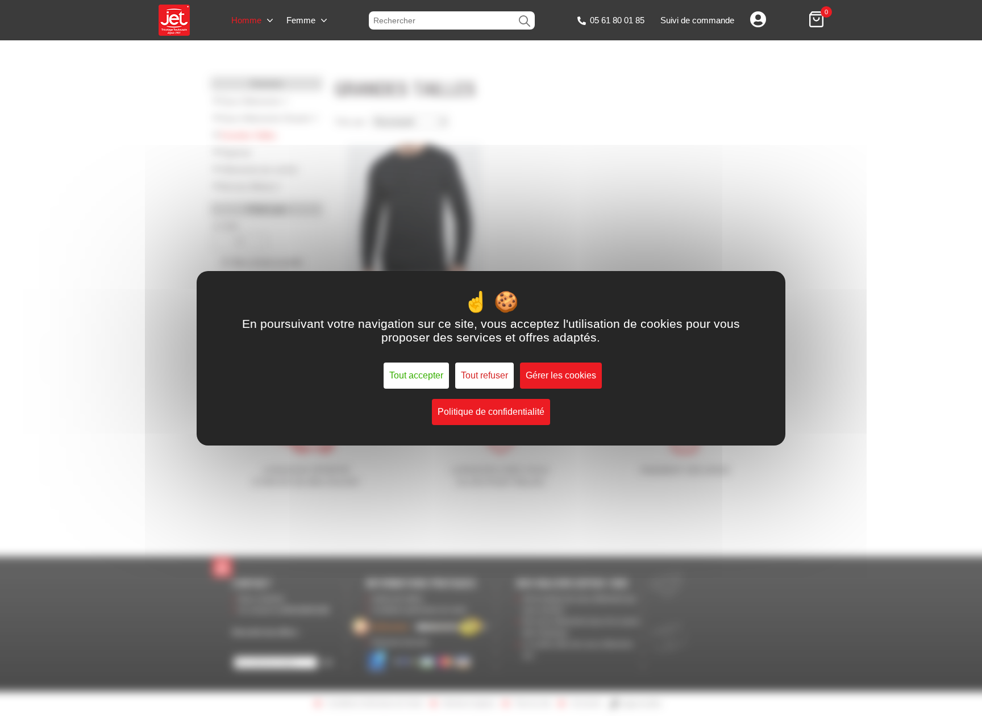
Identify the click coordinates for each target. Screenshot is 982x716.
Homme (246, 20)
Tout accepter (416, 375)
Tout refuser (484, 375)
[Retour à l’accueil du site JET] (174, 20)
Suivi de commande (697, 20)
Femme (300, 20)
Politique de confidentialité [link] (491, 412)
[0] (816, 20)
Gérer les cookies (561, 375)
